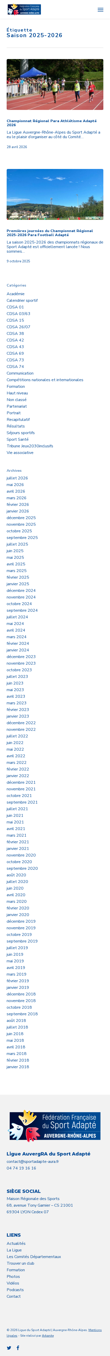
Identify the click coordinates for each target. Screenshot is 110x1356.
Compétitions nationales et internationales (45, 380)
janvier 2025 (18, 584)
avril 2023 (16, 696)
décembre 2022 (21, 723)
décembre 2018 (21, 994)
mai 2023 (15, 690)
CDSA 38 (15, 333)
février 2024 (18, 643)
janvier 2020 (18, 914)
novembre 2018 (21, 1000)
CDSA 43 (15, 347)
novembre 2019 (21, 928)
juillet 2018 (17, 1027)
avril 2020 (16, 895)
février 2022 (18, 769)
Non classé (17, 399)
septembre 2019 (22, 941)
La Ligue (14, 1250)
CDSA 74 (15, 366)
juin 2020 (15, 888)
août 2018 (16, 1020)
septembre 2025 (22, 537)
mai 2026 (15, 484)
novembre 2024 (21, 597)
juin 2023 (15, 683)
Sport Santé (18, 439)
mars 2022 (17, 762)
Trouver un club (20, 1263)
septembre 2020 (22, 868)
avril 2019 (16, 967)
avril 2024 (16, 630)
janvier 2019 (18, 987)
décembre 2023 (21, 656)
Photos (13, 1276)
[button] (100, 9)
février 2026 (18, 504)
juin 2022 (15, 742)
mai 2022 (15, 749)
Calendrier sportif (22, 300)
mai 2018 (15, 1040)
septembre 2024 (22, 610)
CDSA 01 (15, 307)
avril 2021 (16, 828)
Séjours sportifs (21, 433)
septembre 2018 (22, 1014)
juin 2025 (15, 551)
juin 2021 (15, 815)
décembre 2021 (21, 782)
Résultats (16, 426)
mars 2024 (17, 637)
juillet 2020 (17, 881)
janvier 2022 (18, 776)
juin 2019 (15, 954)
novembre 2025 (21, 524)
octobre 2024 (19, 604)
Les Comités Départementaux (34, 1256)
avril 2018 (16, 1047)
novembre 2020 (21, 855)
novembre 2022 (21, 729)
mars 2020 (17, 901)
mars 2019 (17, 974)
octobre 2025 (19, 531)
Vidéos (13, 1283)
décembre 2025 (21, 518)
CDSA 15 (15, 320)
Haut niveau (17, 393)
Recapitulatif (18, 419)
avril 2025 (16, 564)
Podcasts (15, 1290)
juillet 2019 (17, 948)
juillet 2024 (17, 617)
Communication (20, 373)
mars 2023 (17, 703)
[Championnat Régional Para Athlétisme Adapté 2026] (55, 84)
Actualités (16, 1243)
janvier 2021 (18, 848)
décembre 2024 (21, 590)
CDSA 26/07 (18, 327)
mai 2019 (15, 961)
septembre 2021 (22, 802)
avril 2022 (16, 756)
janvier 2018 (18, 1067)
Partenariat (17, 406)
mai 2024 (15, 623)
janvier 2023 (18, 716)
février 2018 (18, 1060)
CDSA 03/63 (18, 313)
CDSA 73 (15, 360)
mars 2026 (17, 498)
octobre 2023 (19, 670)
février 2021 (18, 842)
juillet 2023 (17, 676)
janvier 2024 (18, 650)
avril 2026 (16, 491)
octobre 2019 (19, 934)
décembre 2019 (21, 921)
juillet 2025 (17, 544)
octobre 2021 (19, 795)
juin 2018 (15, 1034)
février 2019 (18, 981)
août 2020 (16, 875)
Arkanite (48, 1336)
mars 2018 (17, 1053)
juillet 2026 (17, 478)
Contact (14, 1296)
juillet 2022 (17, 736)
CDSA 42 (15, 340)
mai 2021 (15, 822)
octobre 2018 (19, 1007)
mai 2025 (15, 557)
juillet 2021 (17, 809)
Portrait (14, 413)
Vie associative (20, 452)
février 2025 (18, 577)
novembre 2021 (21, 789)
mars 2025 (17, 570)
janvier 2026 (18, 511)
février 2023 (18, 709)
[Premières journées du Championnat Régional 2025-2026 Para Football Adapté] (55, 194)
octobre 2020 (19, 862)
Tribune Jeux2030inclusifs (30, 446)
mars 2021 (17, 835)
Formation (16, 386)
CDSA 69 (15, 353)
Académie (16, 294)
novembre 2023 (21, 663)
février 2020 (18, 908)
